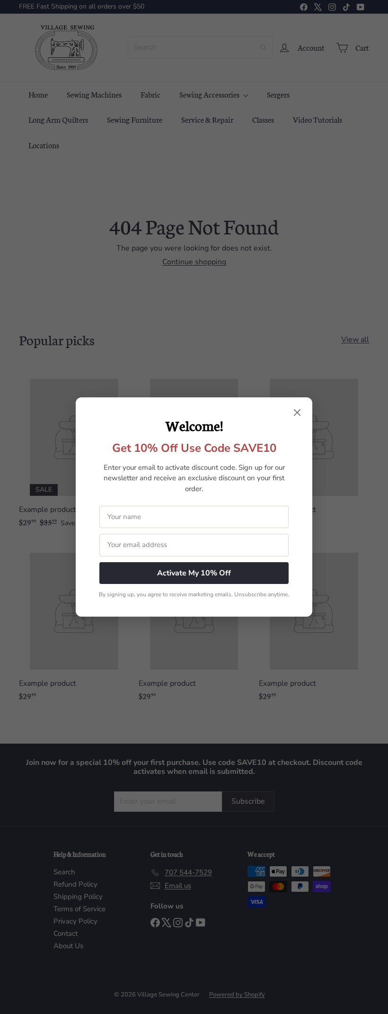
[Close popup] (297, 413)
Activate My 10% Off (194, 573)
